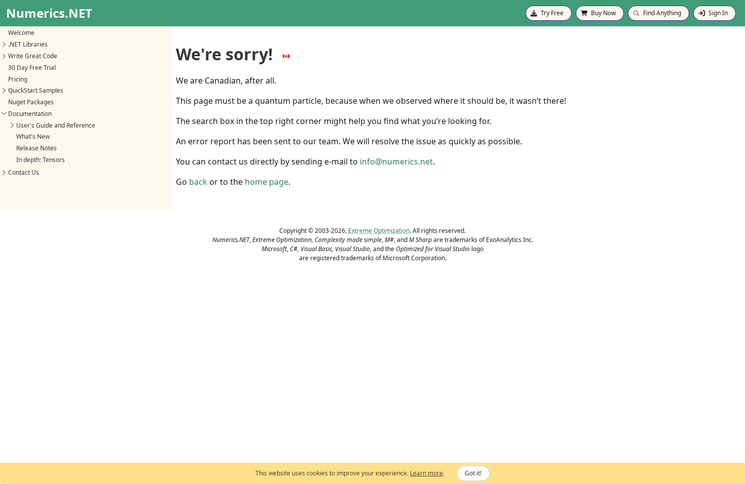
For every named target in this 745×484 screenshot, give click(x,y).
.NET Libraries (28, 44)
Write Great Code (32, 56)
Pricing (17, 79)
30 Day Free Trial (32, 67)
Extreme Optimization (378, 230)
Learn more (426, 473)
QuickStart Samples (35, 90)
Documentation (30, 113)
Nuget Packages (31, 102)
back (198, 181)
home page (266, 181)
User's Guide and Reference (55, 125)
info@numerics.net (396, 161)
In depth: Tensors (40, 159)
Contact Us (23, 172)
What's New (33, 136)
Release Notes (36, 148)
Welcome (21, 32)
